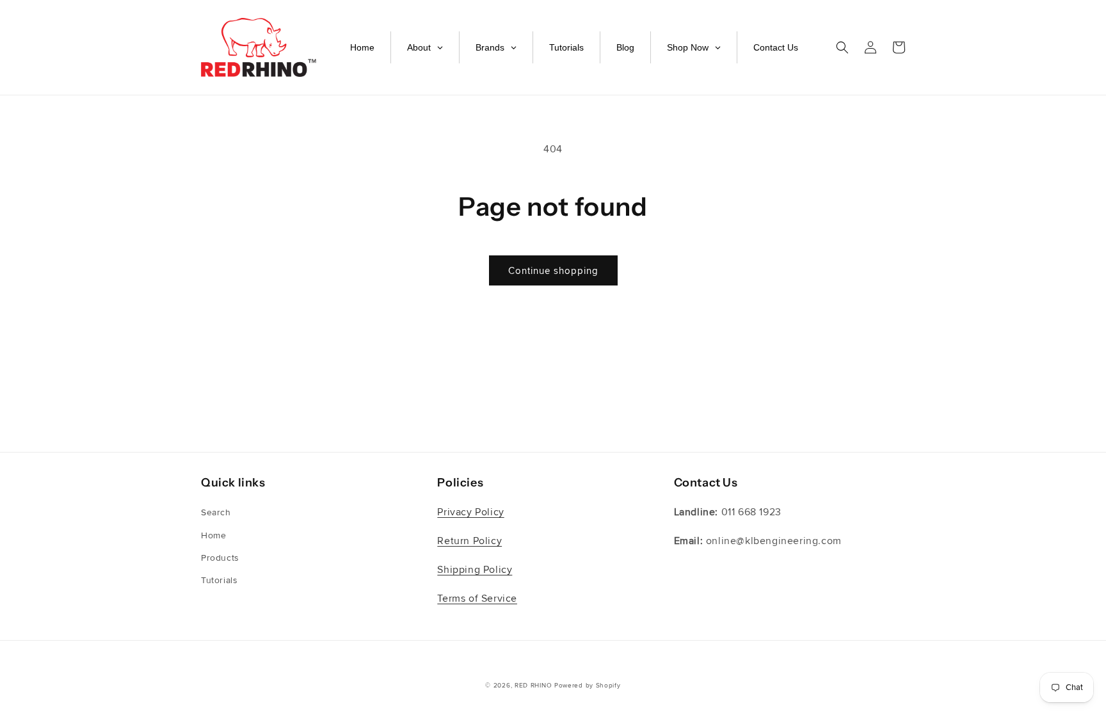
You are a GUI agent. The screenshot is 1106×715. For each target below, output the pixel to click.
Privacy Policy (470, 512)
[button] (842, 47)
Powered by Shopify (587, 685)
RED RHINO (533, 685)
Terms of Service (477, 598)
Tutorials (219, 580)
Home (213, 535)
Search (216, 512)
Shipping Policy (474, 569)
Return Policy (469, 540)
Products (220, 557)
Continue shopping (553, 271)
